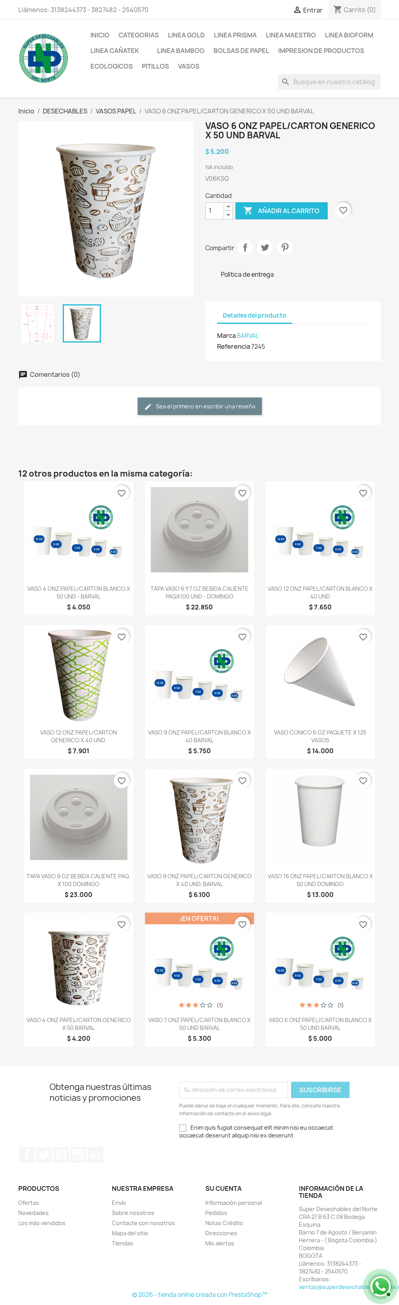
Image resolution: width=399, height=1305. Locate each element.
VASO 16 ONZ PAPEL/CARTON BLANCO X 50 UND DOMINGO (320, 880)
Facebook (27, 1155)
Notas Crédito (224, 1223)
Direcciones (221, 1233)
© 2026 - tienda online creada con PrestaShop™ (199, 1295)
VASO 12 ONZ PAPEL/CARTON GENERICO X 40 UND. (78, 736)
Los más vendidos (41, 1223)
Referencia (233, 346)
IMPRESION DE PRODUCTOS (321, 50)
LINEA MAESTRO (291, 35)
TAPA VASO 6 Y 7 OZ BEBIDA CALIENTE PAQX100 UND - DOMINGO (199, 592)
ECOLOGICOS (111, 66)
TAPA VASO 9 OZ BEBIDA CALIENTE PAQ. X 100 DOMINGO (78, 880)
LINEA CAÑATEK (114, 50)
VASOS (189, 66)
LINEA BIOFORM (349, 35)
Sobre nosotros (133, 1213)
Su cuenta (223, 1188)
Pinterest (285, 247)
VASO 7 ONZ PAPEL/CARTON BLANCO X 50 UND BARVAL (199, 1023)
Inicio (99, 35)
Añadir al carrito (282, 210)
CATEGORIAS (138, 35)
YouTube (61, 1155)
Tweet (265, 247)
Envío (119, 1202)
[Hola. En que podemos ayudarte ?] (379, 1285)
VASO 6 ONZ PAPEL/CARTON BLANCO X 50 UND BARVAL (320, 1023)
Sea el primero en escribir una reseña (205, 406)
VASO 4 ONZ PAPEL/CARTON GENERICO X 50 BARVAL (78, 1023)
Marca (226, 335)
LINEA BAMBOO (181, 50)
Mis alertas (219, 1243)
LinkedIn (95, 1155)
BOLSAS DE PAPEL (241, 50)
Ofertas (28, 1202)
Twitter (44, 1155)
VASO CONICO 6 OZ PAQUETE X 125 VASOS (320, 736)
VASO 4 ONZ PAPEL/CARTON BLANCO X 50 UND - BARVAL (78, 592)
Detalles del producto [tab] (254, 315)
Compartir (245, 247)
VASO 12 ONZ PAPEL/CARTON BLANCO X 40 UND (320, 592)
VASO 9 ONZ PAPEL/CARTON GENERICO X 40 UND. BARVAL (199, 880)
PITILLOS (155, 66)
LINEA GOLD (186, 35)
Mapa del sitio (130, 1233)
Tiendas (122, 1243)
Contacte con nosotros (143, 1223)
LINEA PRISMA (235, 35)
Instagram (78, 1155)
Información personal (233, 1202)
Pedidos (216, 1213)
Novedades (33, 1213)
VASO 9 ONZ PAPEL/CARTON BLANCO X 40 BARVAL (199, 736)
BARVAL (248, 336)
